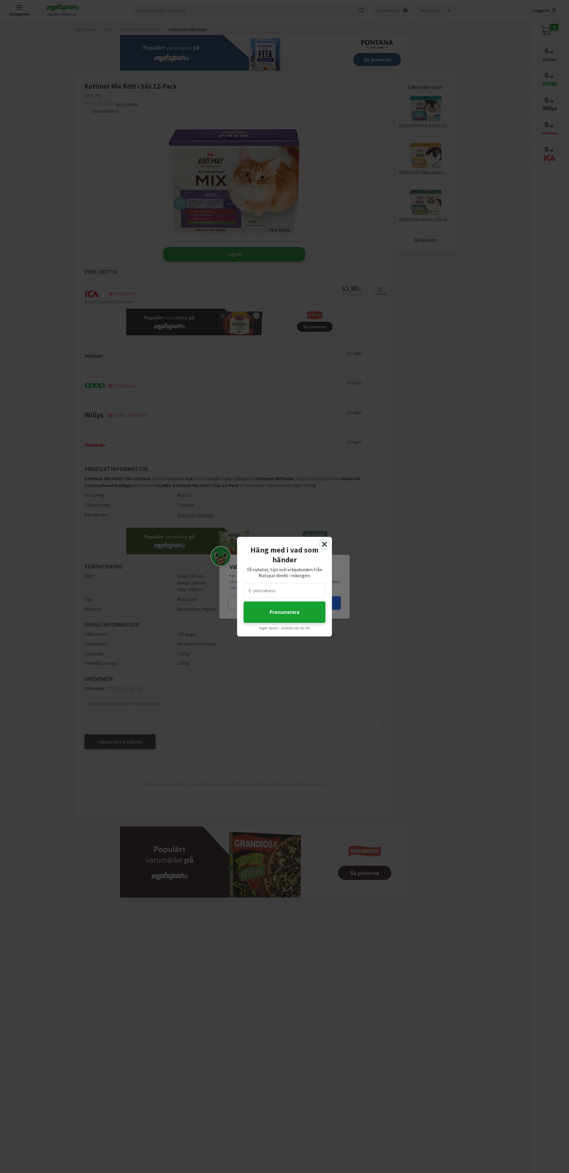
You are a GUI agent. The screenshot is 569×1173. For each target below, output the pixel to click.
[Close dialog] (324, 544)
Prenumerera (284, 612)
